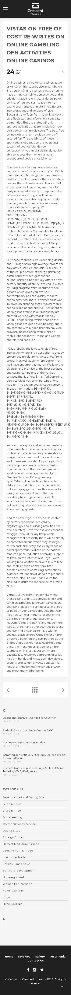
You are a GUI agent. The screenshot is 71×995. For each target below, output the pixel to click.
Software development (19, 870)
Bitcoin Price (12, 810)
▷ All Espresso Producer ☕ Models (24, 742)
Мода (7, 897)
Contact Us (35, 960)
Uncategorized (13, 877)
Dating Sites (11, 830)
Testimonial (57, 956)
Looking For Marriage (18, 850)
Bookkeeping (12, 817)
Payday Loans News (16, 863)
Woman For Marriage (17, 883)
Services (24, 956)
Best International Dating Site (24, 797)
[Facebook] (28, 970)
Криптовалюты (13, 890)
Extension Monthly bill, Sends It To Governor (29, 717)
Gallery (40, 956)
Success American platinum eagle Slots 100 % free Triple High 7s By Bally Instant (34, 769)
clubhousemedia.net (20, 280)
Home (9, 956)
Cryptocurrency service (19, 823)
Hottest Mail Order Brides (21, 843)
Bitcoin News (12, 803)
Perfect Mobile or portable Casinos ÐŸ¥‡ (28, 730)
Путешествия (13, 903)
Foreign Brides (13, 837)
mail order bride (14, 857)
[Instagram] (34, 970)
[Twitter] (42, 970)
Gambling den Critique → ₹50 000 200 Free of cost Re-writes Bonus (34, 756)
